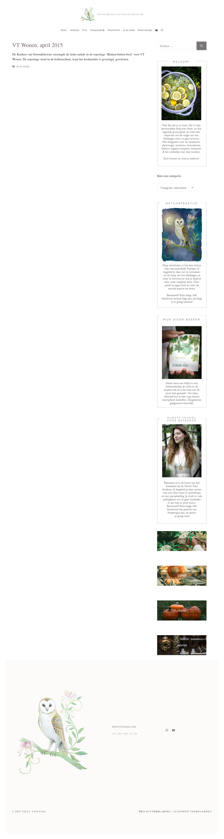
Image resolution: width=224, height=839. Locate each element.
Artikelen (74, 30)
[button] (162, 30)
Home (64, 30)
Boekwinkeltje (145, 30)
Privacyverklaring (155, 811)
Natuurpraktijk (97, 30)
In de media (129, 30)
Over (84, 30)
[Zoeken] (201, 46)
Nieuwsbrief (114, 30)
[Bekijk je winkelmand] (156, 30)
